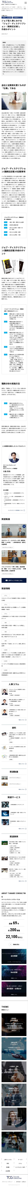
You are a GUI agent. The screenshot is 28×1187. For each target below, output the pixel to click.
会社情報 (8, 1171)
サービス (20, 1159)
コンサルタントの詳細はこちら (15, 510)
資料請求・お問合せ (21, 1181)
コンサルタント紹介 (20, 1167)
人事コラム (19, 7)
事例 (8, 1163)
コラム (20, 1163)
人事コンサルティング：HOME (8, 7)
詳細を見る (16, 944)
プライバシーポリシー (7, 1181)
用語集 (7, 1167)
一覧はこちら (21, 720)
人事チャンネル (8, 1159)
